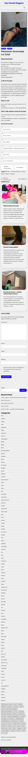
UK (2, 683)
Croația (3, 505)
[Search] (24, 7)
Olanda (3, 604)
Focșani (4, 48)
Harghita (3, 543)
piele (23, 726)
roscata (19, 728)
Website (3, 359)
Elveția (3, 520)
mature (4, 726)
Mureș (2, 596)
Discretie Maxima (16, 171)
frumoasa (4, 718)
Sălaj (2, 633)
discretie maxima (6, 713)
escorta (4, 716)
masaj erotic (16, 723)
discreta (21, 711)
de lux (15, 711)
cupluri (21, 706)
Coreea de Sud (5, 500)
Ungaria (3, 688)
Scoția (2, 639)
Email (3, 351)
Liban (2, 578)
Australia (3, 433)
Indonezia (3, 561)
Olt (2, 607)
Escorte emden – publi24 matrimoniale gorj (12, 409)
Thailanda (3, 668)
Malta (2, 584)
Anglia (2, 421)
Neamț (3, 598)
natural (9, 726)
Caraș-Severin (4, 479)
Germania (3, 532)
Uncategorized (5, 686)
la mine (4, 723)
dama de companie (12, 709)
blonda (20, 704)
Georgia (3, 529)
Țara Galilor (4, 659)
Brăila (2, 459)
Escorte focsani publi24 (10, 247)
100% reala (4, 704)
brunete (15, 706)
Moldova (3, 593)
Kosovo (3, 575)
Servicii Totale (5, 174)
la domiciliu (14, 721)
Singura (12, 174)
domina (15, 713)
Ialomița (3, 549)
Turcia (2, 677)
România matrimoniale (6, 167)
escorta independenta (13, 716)
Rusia (2, 630)
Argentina (3, 427)
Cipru (2, 488)
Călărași (3, 474)
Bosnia (3, 453)
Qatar (2, 625)
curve (3, 709)
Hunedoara (4, 546)
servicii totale (5, 730)
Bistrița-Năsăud (5, 450)
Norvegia (3, 601)
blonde (3, 706)
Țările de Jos (4, 662)
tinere (23, 730)
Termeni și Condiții (6, 740)
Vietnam (3, 697)
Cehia (2, 482)
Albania (3, 418)
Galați (2, 526)
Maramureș (4, 587)
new (14, 726)
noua (18, 726)
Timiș (2, 671)
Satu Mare (4, 636)
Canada (3, 476)
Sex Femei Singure (14, 3)
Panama (3, 610)
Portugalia (3, 619)
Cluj (2, 491)
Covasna (3, 503)
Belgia (2, 444)
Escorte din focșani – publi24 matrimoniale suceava (12, 293)
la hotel (21, 721)
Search (3, 387)
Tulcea (2, 674)
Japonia (3, 572)
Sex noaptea (20, 167)
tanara (18, 730)
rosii (24, 728)
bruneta (9, 706)
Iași (2, 552)
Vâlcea (2, 691)
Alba (2, 415)
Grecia (2, 540)
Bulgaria (3, 468)
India (2, 558)
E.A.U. (2, 517)
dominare (21, 713)
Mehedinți (4, 590)
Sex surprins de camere (7, 403)
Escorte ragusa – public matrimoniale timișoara (13, 397)
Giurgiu (3, 534)
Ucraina (3, 680)
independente (5, 721)
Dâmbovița (4, 508)
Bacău (2, 442)
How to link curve (5, 400)
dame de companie (7, 711)
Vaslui (2, 694)
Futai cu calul (4, 406)
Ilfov (2, 555)
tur (2, 733)
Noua (23, 171)
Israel (2, 567)
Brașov (3, 462)
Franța (2, 523)
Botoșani (3, 456)
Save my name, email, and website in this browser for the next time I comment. (13, 369)
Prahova (3, 622)
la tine (9, 723)
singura (13, 730)
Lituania (3, 581)
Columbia (3, 494)
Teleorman (4, 665)
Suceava (3, 654)
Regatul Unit (4, 627)
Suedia (3, 657)
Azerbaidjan (4, 439)
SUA (2, 651)
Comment (4, 322)
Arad (2, 424)
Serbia (2, 642)
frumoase (11, 718)
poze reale (4, 728)
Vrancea (10, 48)
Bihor (2, 447)
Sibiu (2, 645)
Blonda (8, 171)
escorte (23, 716)
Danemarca (4, 511)
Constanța (4, 497)
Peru (2, 613)
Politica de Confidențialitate (8, 737)
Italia (2, 569)
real (10, 728)
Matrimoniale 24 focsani (11, 206)
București (3, 465)
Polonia (3, 616)
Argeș (2, 430)
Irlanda (3, 564)
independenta (19, 718)
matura (23, 723)
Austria (3, 436)
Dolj (2, 514)
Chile (2, 485)
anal (15, 704)
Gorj (2, 537)
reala (14, 728)
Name (3, 343)
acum (10, 704)
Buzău (2, 471)
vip (6, 733)
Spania (3, 648)
